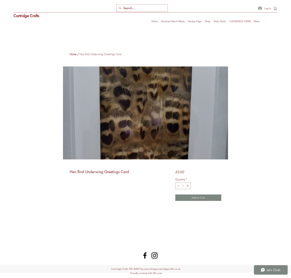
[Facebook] (145, 255)
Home (73, 54)
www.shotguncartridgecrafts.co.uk (162, 268)
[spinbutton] (183, 186)
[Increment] (188, 186)
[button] (275, 8)
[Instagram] (154, 255)
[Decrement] (178, 186)
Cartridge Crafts (26, 15)
